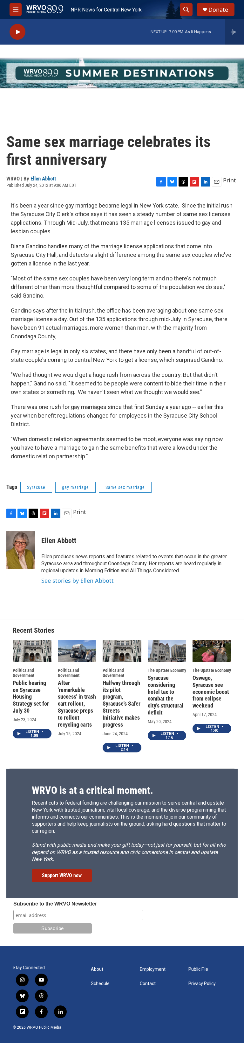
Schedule (100, 983)
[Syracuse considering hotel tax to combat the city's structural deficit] (167, 651)
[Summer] (122, 73)
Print (229, 180)
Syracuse (36, 487)
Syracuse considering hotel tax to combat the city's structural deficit (165, 695)
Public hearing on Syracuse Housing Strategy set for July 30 (31, 697)
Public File (198, 969)
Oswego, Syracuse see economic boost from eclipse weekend (211, 691)
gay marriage (75, 487)
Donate (218, 9)
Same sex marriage (125, 487)
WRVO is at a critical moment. (92, 790)
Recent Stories (33, 630)
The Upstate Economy (167, 670)
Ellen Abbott (43, 178)
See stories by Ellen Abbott (77, 580)
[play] (17, 32)
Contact (148, 983)
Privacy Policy (202, 983)
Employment (153, 969)
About (97, 969)
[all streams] (234, 32)
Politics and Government (23, 673)
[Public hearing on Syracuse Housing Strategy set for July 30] (32, 651)
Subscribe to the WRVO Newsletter (55, 903)
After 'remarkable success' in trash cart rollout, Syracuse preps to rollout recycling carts (77, 704)
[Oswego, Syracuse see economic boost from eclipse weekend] (212, 651)
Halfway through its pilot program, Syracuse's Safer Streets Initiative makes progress (121, 704)
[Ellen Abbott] (20, 550)
